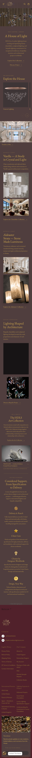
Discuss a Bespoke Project (12, 402)
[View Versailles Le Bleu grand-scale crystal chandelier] (16, 131)
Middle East (5, 716)
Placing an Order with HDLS (23, 666)
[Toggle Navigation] (4, 4)
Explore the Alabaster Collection (14, 307)
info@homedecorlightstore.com (14, 640)
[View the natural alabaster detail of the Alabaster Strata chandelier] (16, 289)
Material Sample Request (21, 675)
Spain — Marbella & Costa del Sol (7, 702)
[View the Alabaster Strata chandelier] (16, 265)
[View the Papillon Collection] (18, 387)
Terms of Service (7, 662)
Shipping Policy (6, 658)
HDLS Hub (5, 690)
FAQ (18, 671)
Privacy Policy (6, 651)
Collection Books (22, 680)
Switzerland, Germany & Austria (8, 708)
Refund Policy (6, 654)
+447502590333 (10, 636)
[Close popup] (28, 718)
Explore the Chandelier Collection (15, 219)
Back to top (5, 609)
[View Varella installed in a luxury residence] (16, 207)
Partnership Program (23, 658)
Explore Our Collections (16, 60)
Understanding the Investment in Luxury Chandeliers (23, 709)
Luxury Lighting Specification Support (23, 702)
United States (6, 694)
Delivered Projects (22, 692)
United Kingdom (6, 712)
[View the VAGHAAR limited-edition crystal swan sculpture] (16, 453)
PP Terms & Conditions (8, 665)
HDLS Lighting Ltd (9, 757)
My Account (20, 662)
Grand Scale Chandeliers (20, 697)
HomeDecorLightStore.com (22, 757)
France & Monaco (7, 697)
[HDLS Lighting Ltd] (10, 4)
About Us (19, 651)
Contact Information (8, 669)
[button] (25, 4)
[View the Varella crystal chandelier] (16, 185)
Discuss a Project (16, 65)
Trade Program (21, 654)
